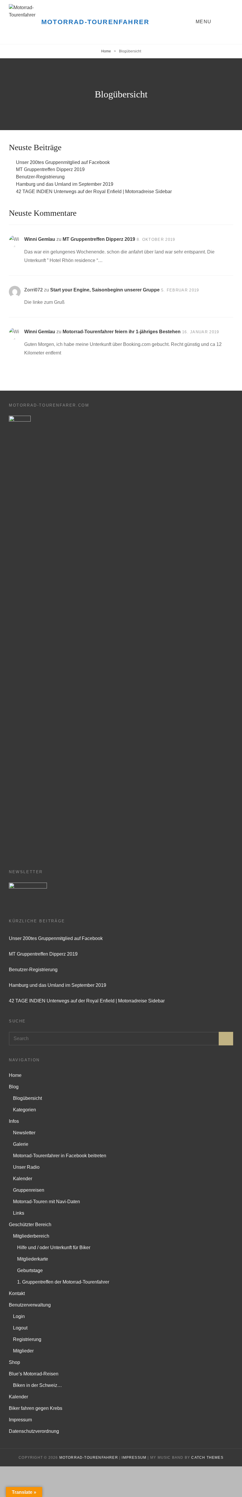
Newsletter (24, 1132)
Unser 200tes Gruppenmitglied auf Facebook (63, 162)
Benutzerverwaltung (30, 1304)
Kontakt (17, 1293)
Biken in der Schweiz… (37, 1385)
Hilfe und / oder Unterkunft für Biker (53, 1247)
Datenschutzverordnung (34, 1431)
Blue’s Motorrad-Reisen (33, 1373)
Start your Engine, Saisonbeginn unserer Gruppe (105, 289)
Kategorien (24, 1109)
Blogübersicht (27, 1098)
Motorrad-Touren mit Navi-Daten (46, 1201)
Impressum (20, 1419)
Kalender (22, 1178)
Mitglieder (23, 1350)
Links (18, 1213)
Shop (14, 1362)
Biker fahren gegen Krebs (35, 1408)
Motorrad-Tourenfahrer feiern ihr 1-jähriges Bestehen (122, 331)
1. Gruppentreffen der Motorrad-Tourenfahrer (63, 1281)
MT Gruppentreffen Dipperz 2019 (50, 169)
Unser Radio (26, 1167)
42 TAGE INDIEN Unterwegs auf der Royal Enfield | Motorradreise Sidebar (94, 191)
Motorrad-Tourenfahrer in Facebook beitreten (59, 1155)
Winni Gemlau (39, 239)
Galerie (20, 1144)
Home (106, 51)
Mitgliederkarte (32, 1258)
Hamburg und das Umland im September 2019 (64, 184)
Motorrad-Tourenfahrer (95, 22)
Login (19, 1316)
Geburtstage (30, 1270)
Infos (14, 1121)
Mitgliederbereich (31, 1236)
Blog (14, 1086)
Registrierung (27, 1339)
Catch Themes (207, 1457)
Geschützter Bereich (30, 1224)
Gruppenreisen (28, 1190)
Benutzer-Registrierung (40, 176)
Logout (20, 1327)
